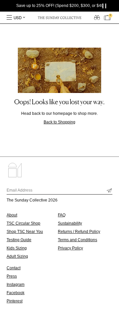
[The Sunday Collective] (59, 17)
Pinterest (14, 301)
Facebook (15, 292)
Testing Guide (19, 240)
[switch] (97, 17)
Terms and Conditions (77, 240)
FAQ (61, 215)
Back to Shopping (59, 122)
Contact (13, 268)
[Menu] (9, 17)
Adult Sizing (17, 256)
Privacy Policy (70, 248)
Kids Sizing (17, 248)
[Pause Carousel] (105, 5)
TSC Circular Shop (23, 223)
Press (12, 276)
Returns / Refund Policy (79, 231)
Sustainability (70, 223)
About (12, 215)
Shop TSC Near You (25, 231)
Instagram (15, 284)
